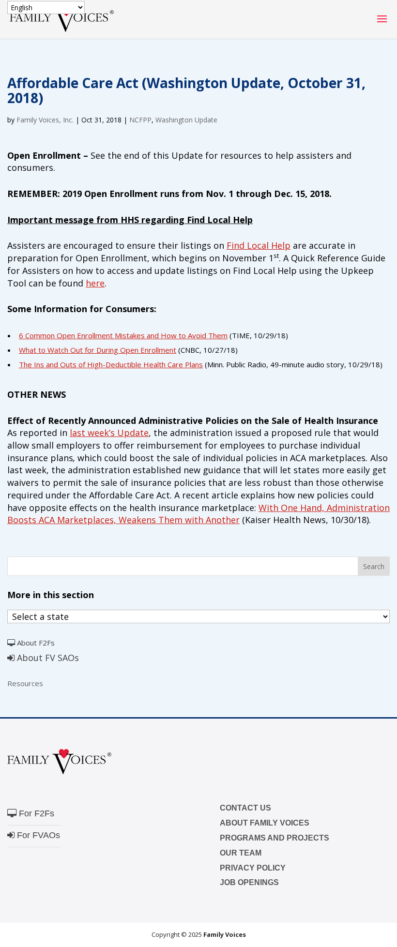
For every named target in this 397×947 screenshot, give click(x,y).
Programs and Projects (274, 838)
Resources (25, 683)
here (95, 283)
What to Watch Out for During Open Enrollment (97, 350)
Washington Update (186, 119)
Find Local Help (258, 245)
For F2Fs (35, 813)
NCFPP (140, 119)
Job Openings (249, 882)
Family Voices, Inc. (45, 119)
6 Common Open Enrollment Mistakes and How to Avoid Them (123, 335)
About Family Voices (264, 823)
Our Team (240, 853)
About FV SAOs (47, 657)
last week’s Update (109, 432)
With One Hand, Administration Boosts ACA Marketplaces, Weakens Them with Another (198, 514)
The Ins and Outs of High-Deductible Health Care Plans (111, 364)
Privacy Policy (253, 868)
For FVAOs (37, 835)
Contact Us (245, 808)
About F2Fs (35, 642)
